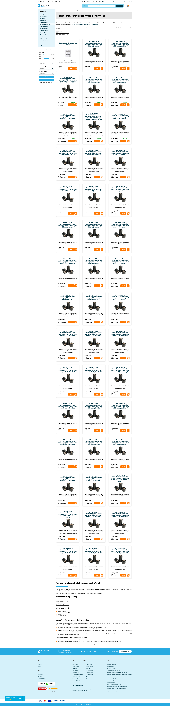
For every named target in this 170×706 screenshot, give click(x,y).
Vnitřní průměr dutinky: (44, 60)
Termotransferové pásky (61, 10)
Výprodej (88, 676)
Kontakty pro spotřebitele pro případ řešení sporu (117, 686)
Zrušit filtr (46, 80)
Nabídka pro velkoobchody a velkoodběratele (116, 688)
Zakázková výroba (89, 674)
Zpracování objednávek (111, 664)
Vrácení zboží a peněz (111, 668)
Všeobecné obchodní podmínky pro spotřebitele (117, 672)
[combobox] (46, 63)
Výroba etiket (41, 676)
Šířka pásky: (41, 52)
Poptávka (88, 678)
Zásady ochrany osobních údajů (113, 670)
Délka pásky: (42, 56)
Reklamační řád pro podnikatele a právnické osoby (117, 680)
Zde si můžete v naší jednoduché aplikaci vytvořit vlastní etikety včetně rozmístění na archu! (84, 689)
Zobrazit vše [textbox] (42, 63)
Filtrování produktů (46, 50)
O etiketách (40, 674)
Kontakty (40, 666)
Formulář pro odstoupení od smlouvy (114, 684)
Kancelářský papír (89, 672)
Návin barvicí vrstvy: (43, 71)
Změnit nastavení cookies (112, 691)
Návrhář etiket (78, 686)
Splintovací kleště (76, 678)
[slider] (43, 54)
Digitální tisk (75, 670)
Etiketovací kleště (76, 672)
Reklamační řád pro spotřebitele (113, 678)
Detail (71, 68)
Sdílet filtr (46, 76)
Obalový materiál (89, 666)
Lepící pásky (88, 668)
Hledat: (84, 5)
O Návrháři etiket (41, 678)
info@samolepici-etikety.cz (111, 1)
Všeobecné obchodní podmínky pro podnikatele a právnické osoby (119, 675)
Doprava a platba (110, 666)
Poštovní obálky (89, 670)
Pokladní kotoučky (76, 680)
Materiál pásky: (42, 66)
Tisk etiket (75, 668)
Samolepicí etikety (76, 664)
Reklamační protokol (111, 682)
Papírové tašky (89, 664)
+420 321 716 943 (66, 651)
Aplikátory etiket (76, 676)
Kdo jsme (40, 664)
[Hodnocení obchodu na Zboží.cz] (43, 689)
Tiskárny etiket (76, 666)
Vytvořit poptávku (125, 651)
